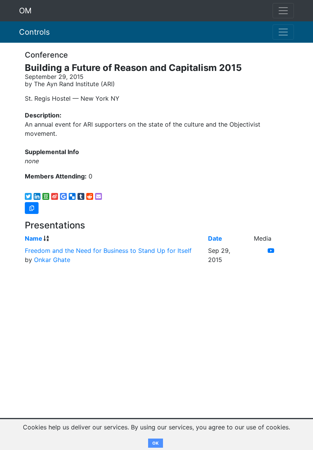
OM (25, 10)
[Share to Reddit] (89, 196)
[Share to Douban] (45, 196)
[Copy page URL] (32, 208)
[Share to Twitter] (28, 196)
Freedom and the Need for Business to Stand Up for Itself (108, 250)
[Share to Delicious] (72, 196)
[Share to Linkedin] (37, 196)
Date (215, 238)
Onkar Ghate (52, 260)
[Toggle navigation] (283, 32)
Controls (34, 32)
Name (33, 238)
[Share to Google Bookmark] (63, 196)
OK (155, 443)
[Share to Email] (98, 196)
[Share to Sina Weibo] (54, 196)
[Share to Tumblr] (80, 196)
